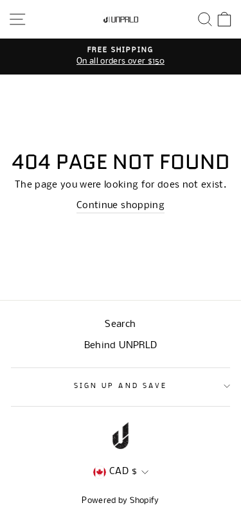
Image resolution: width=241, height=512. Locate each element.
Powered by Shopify (120, 501)
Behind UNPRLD (120, 346)
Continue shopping (120, 206)
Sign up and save (120, 386)
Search (120, 325)
